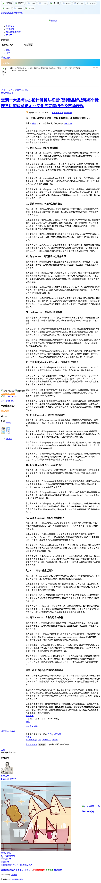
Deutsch (44, 3)
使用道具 (30, 726)
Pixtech (14, 875)
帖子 (27, 90)
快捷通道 (10, 29)
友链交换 (10, 35)
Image (34, 740)
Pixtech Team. (17, 879)
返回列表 (5, 731)
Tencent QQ (88, 811)
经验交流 (19, 90)
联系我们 (11, 870)
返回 (11, 93)
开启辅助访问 (7, 13)
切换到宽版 (18, 13)
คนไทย (8, 8)
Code (49, 740)
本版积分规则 (31, 744)
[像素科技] (6, 58)
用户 (8, 53)
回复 (28, 722)
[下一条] (14, 752)
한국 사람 (56, 3)
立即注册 (68, 123)
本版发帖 (5, 93)
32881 (8, 423)
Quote (44, 740)
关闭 (3, 750)
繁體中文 (21, 3)
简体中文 (9, 3)
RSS (30, 870)
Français (19, 8)
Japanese (31, 8)
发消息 (9, 439)
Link (39, 740)
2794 (8, 401)
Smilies (55, 740)
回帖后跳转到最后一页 (59, 744)
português (92, 3)
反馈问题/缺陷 (39, 870)
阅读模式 (68, 113)
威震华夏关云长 (8, 394)
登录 (34, 123)
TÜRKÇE (80, 3)
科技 (11, 90)
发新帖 (12, 731)
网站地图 (58, 870)
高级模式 (30, 737)
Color (29, 740)
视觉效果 (30, 716)
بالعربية (68, 3)
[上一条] (9, 752)
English (33, 3)
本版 (8, 50)
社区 (10, 26)
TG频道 (25, 870)
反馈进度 (49, 870)
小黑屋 (18, 870)
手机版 (4, 870)
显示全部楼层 (57, 113)
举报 (36, 726)
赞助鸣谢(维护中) (13, 32)
